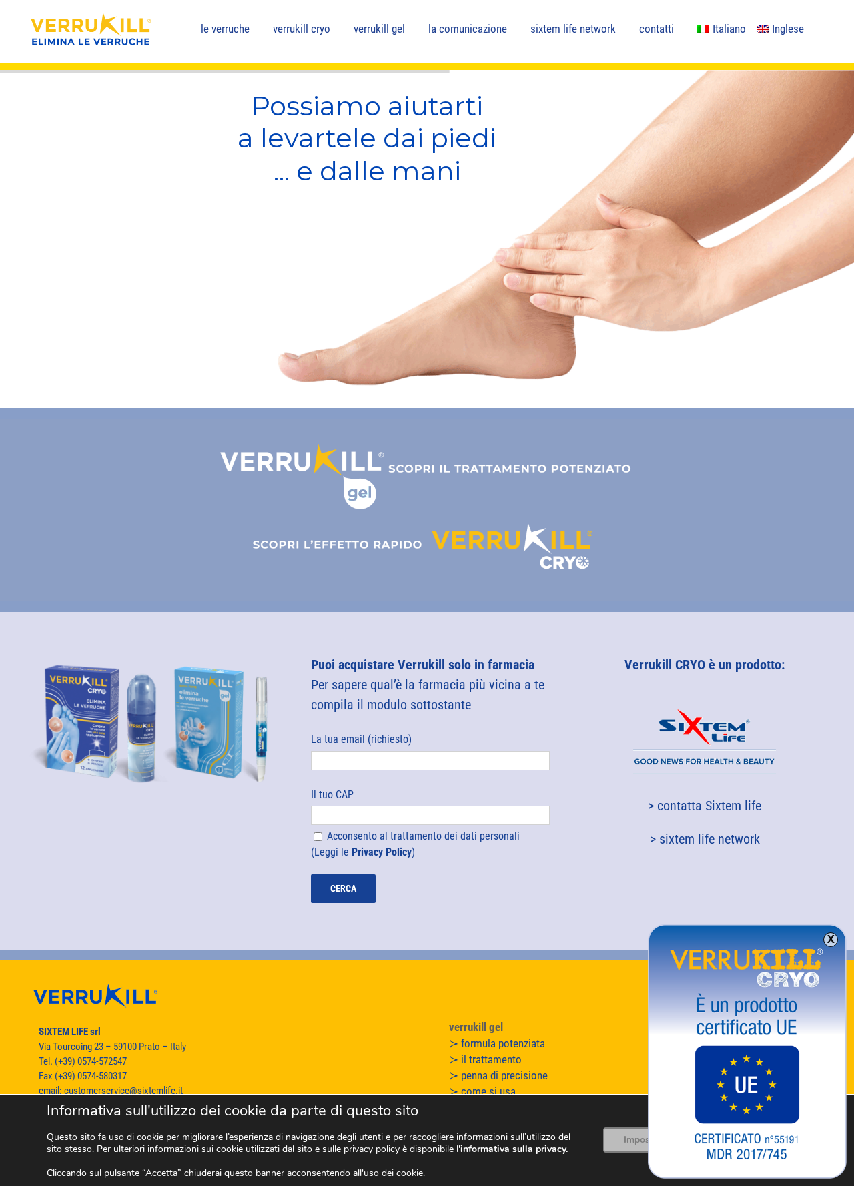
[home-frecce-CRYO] (427, 517)
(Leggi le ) (364, 852)
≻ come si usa (482, 1091)
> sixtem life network (705, 839)
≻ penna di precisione (498, 1075)
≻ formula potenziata (497, 1043)
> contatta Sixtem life (704, 806)
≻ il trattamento (485, 1059)
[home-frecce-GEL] (427, 426)
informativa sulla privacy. (514, 1149)
